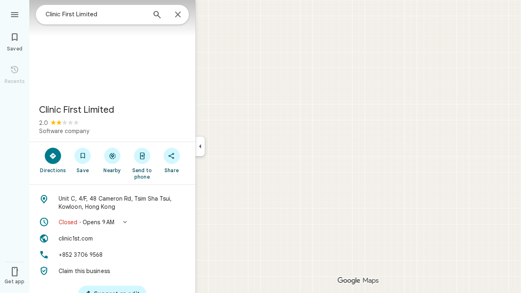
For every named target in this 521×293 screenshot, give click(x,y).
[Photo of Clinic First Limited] (112, 49)
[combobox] (96, 14)
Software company (64, 131)
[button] (112, 222)
